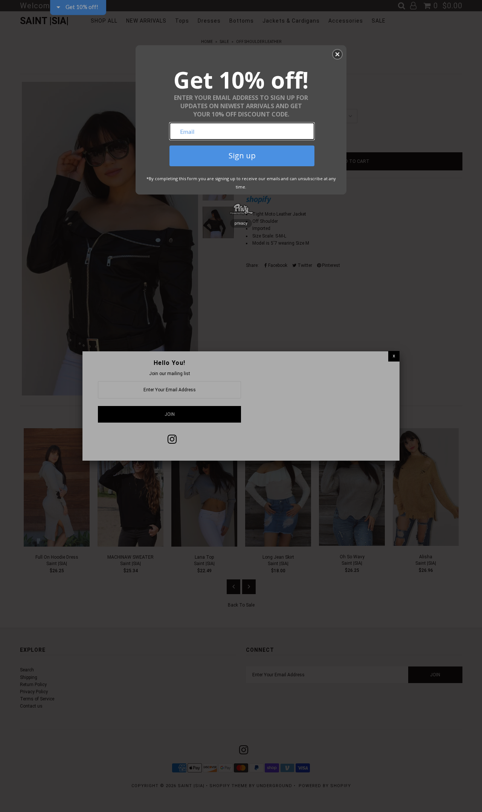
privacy (241, 223)
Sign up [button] (242, 155)
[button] (337, 54)
